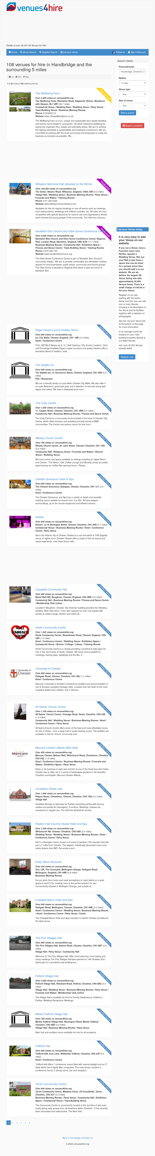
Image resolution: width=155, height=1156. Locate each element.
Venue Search (29, 52)
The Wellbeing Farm (47, 93)
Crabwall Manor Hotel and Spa (54, 900)
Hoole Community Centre (50, 627)
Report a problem (133, 125)
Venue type (124, 89)
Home (14, 52)
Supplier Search (49, 52)
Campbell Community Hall (51, 589)
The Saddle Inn (44, 365)
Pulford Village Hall (46, 976)
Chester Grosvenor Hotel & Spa (54, 479)
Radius (122, 77)
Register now (127, 356)
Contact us (87, 1137)
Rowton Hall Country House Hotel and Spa (61, 824)
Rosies (39, 517)
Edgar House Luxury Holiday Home (56, 330)
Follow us (120, 52)
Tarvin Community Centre (50, 1084)
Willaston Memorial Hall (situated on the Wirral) (63, 184)
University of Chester (48, 668)
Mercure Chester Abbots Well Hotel (56, 748)
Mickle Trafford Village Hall (51, 1014)
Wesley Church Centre (49, 438)
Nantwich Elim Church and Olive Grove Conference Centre (70, 231)
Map (27, 76)
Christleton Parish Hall (48, 789)
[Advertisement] (113, 23)
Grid (19, 76)
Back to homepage (72, 1137)
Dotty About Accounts (48, 862)
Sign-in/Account (138, 52)
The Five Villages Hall (48, 938)
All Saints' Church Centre (50, 707)
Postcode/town (126, 66)
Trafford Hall (42, 1046)
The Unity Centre (45, 403)
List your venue (70, 52)
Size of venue (126, 100)
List (12, 76)
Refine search (127, 112)
